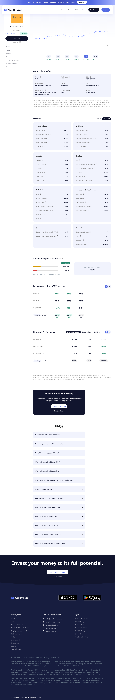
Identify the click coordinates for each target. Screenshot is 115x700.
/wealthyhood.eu (51, 631)
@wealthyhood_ (51, 628)
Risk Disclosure (79, 634)
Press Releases (16, 649)
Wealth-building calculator (20, 628)
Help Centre (15, 643)
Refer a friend (15, 640)
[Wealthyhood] (12, 9)
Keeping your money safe (19, 631)
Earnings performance (12, 57)
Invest (63, 10)
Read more (81, 2)
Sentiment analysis (11, 63)
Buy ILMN (17, 38)
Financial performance (12, 60)
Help (83, 10)
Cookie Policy (79, 625)
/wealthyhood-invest (53, 622)
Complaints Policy (81, 628)
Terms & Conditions (81, 619)
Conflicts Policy (80, 631)
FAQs (7, 67)
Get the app (94, 10)
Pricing (77, 10)
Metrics (8, 50)
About (8, 47)
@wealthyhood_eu (52, 625)
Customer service (17, 634)
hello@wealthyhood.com (54, 619)
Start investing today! (57, 572)
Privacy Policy (79, 622)
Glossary (14, 646)
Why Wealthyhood (17, 625)
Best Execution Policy (82, 637)
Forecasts (8, 53)
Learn (70, 10)
